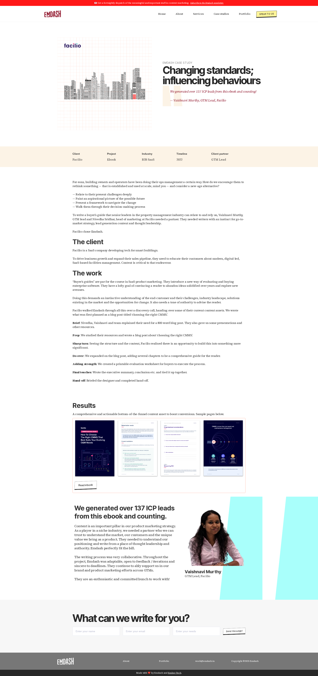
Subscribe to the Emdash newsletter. (207, 2)
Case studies (221, 14)
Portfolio (244, 14)
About (179, 14)
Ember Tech (174, 672)
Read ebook (85, 485)
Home (162, 14)
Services (198, 14)
